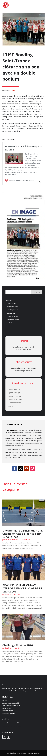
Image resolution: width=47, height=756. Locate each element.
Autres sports (11, 303)
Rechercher (36, 292)
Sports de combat (15, 396)
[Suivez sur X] (20, 468)
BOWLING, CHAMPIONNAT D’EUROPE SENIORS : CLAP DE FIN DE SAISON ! (22, 588)
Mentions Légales (8, 713)
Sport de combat (12, 316)
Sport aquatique (12, 310)
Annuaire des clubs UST (10, 703)
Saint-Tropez (6, 708)
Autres (11, 406)
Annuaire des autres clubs (11, 706)
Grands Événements (12, 323)
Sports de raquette (15, 399)
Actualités (8, 301)
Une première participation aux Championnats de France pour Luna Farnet (22, 534)
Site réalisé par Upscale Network (17, 753)
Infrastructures (7, 711)
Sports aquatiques (15, 393)
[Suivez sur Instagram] (32, 468)
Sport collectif (11, 313)
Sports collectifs (14, 389)
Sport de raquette (13, 320)
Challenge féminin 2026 (17, 645)
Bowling (12, 90)
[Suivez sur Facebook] (14, 468)
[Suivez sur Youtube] (26, 468)
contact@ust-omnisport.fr (10, 723)
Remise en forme (12, 306)
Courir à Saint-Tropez (12, 540)
